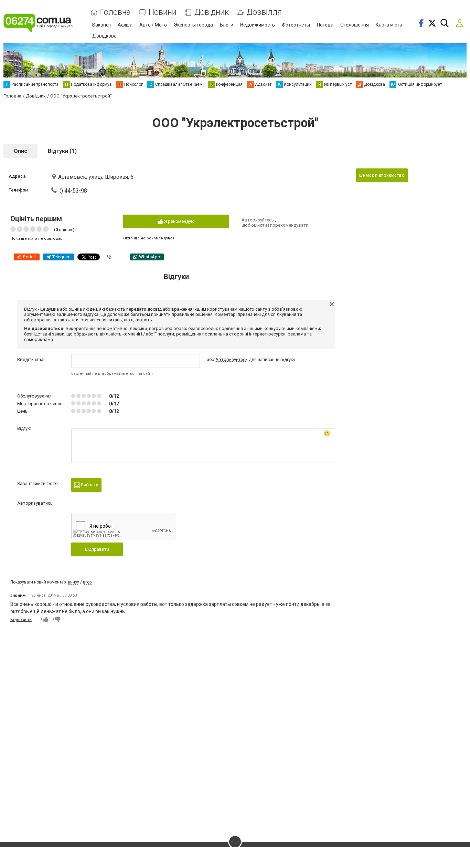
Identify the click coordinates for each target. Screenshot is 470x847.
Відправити (97, 549)
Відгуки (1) (62, 151)
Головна (115, 12)
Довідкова (104, 36)
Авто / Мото (153, 25)
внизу (73, 582)
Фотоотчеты (296, 25)
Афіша (125, 25)
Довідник (211, 12)
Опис (20, 151)
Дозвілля (264, 12)
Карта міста (389, 25)
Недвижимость (257, 25)
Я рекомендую (179, 221)
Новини (163, 12)
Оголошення (354, 25)
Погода (325, 25)
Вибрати (89, 484)
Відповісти (21, 619)
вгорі (88, 582)
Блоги (226, 25)
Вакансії (101, 25)
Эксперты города (193, 25)
